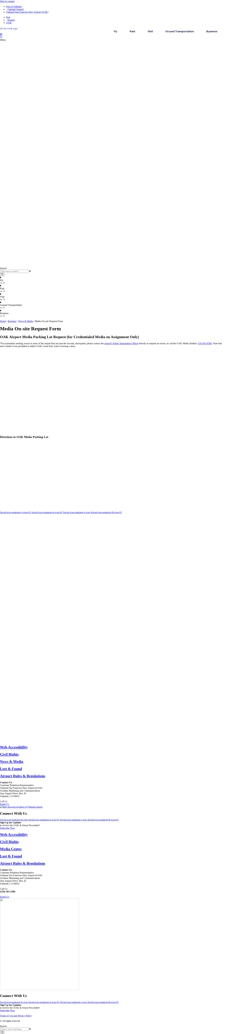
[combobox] (14, 1029)
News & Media (25, 321)
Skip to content (7, 1)
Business (12, 321)
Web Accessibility (14, 747)
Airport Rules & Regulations (22, 776)
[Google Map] (21, 807)
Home (3, 321)
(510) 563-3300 (15, 801)
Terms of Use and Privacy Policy (16, 1015)
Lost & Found (11, 769)
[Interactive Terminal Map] (1, 37)
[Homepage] (8, 28)
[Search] (2, 1032)
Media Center (11, 849)
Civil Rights (9, 754)
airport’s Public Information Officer (121, 343)
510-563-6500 (205, 343)
